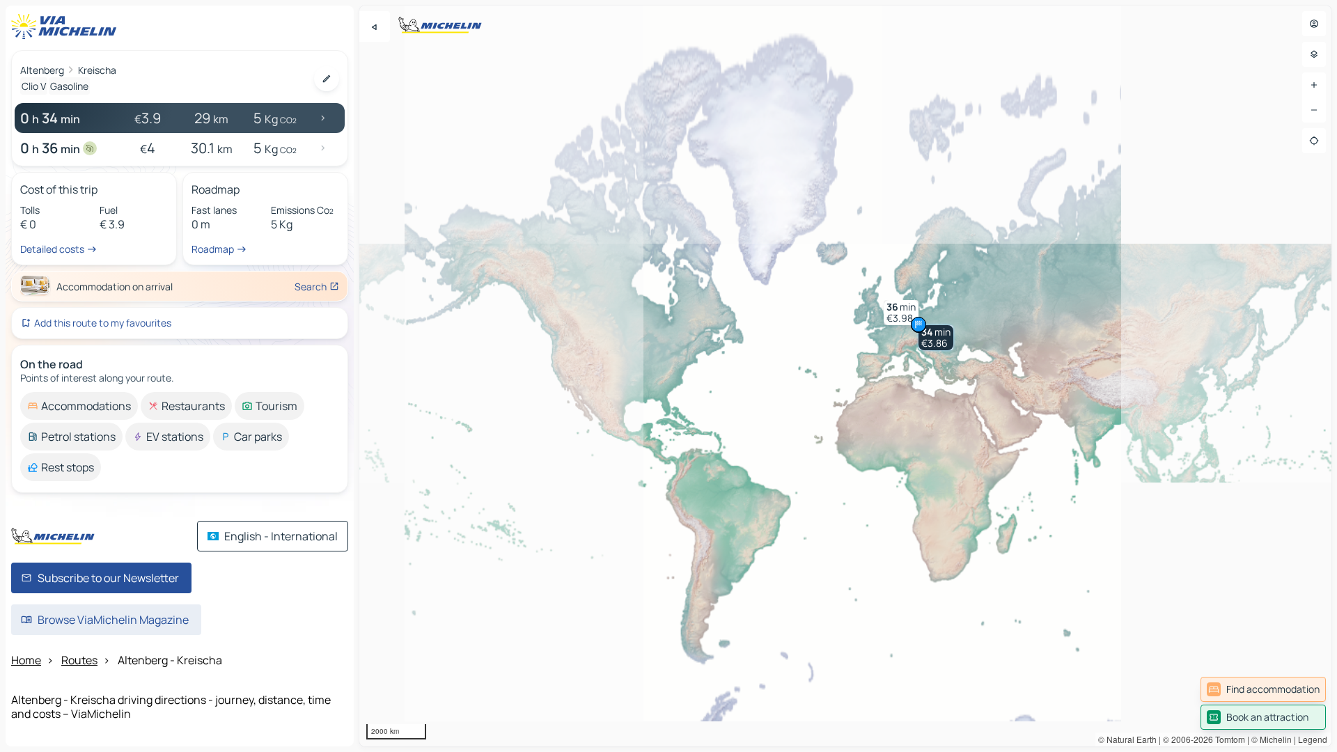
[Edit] (326, 78)
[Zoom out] (1314, 110)
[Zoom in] (1314, 84)
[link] (1263, 689)
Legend (1312, 739)
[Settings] (1314, 54)
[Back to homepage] (67, 26)
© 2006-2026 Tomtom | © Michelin (1227, 739)
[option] (79, 406)
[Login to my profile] (1314, 23)
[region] (845, 376)
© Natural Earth (1127, 739)
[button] (935, 337)
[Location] (1314, 140)
